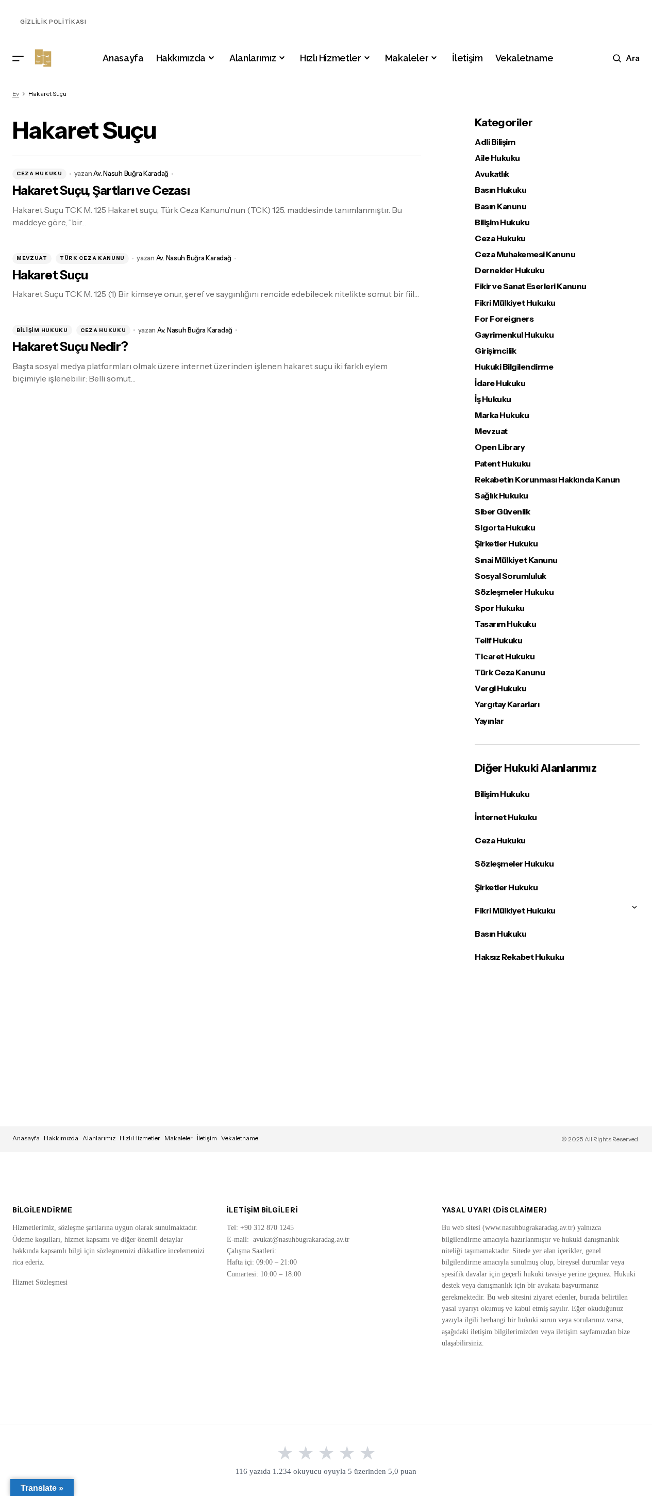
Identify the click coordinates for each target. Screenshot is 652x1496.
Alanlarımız (98, 1138)
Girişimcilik (495, 351)
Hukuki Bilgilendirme (514, 367)
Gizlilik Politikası (53, 21)
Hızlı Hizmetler (140, 1138)
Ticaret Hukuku (504, 656)
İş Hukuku (493, 399)
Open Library (500, 447)
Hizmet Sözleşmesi (40, 1282)
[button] (18, 58)
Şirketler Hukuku (506, 543)
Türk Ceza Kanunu (92, 258)
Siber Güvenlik (502, 512)
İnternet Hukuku (506, 817)
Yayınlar (489, 721)
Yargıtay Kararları (507, 704)
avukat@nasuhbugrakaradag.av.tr (301, 1239)
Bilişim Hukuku (42, 330)
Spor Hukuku (500, 608)
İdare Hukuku (500, 383)
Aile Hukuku (497, 158)
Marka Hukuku (502, 415)
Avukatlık (492, 174)
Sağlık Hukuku (501, 496)
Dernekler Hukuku (509, 270)
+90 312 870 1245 (267, 1228)
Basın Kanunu (500, 206)
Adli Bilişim (495, 142)
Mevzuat (31, 258)
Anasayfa (26, 1138)
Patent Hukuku (503, 464)
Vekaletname (239, 1138)
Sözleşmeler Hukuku (514, 592)
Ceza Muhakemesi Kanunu (525, 254)
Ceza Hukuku (39, 173)
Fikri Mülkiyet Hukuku (515, 303)
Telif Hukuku (498, 640)
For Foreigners (504, 319)
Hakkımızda (61, 1138)
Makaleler (178, 1138)
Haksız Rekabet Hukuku (519, 957)
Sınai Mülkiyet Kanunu (516, 560)
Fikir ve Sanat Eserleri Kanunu (531, 286)
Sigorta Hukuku (505, 528)
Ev (15, 93)
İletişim (207, 1138)
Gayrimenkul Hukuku (514, 335)
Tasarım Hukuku (505, 624)
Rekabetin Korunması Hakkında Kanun (547, 480)
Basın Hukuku (500, 190)
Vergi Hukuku (500, 688)
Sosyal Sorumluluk (510, 576)
